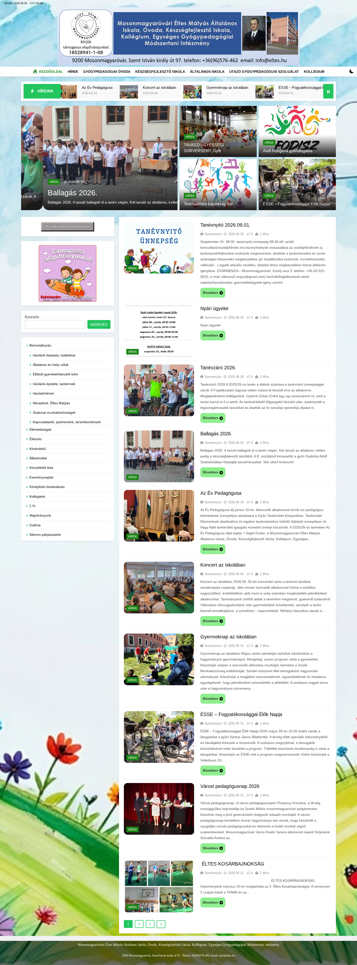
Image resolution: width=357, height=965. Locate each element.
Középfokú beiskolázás (47, 487)
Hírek (74, 70)
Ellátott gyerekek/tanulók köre (55, 374)
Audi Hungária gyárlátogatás (287, 151)
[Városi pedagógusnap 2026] (284, 94)
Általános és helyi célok (50, 365)
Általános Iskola (207, 72)
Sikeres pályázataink (45, 534)
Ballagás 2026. (51, 193)
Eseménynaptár (41, 477)
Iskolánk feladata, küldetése (54, 355)
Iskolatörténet (43, 393)
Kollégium (314, 72)
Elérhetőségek (40, 429)
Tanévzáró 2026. (218, 367)
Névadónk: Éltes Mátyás (51, 403)
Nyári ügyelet (214, 308)
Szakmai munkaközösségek (54, 412)
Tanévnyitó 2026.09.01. (225, 225)
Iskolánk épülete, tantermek (54, 384)
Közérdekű (37, 449)
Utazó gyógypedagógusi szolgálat (264, 72)
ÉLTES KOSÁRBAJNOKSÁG (232, 863)
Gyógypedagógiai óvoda (106, 72)
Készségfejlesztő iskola (160, 72)
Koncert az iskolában (88, 88)
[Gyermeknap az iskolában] (121, 94)
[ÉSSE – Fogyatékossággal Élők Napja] (193, 94)
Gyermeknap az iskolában (156, 88)
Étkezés (35, 439)
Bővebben (210, 293)
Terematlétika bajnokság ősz (208, 204)
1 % (32, 506)
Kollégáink (37, 496)
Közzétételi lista (41, 468)
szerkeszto (212, 234)
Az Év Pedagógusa (220, 493)
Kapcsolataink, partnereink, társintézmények (67, 422)
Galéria (35, 525)
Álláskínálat (38, 458)
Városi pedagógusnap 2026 (320, 88)
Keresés (32, 317)
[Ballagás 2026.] (99, 158)
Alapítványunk (40, 515)
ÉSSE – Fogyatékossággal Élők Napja (237, 88)
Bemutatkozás (40, 345)
